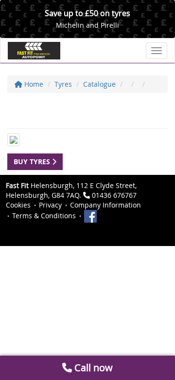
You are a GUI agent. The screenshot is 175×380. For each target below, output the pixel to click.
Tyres (63, 84)
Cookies (18, 204)
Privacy (50, 204)
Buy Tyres (33, 161)
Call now (92, 367)
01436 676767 (114, 195)
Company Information (105, 204)
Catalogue (99, 84)
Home (32, 84)
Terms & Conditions (44, 215)
